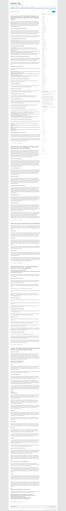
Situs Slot (17, 7)
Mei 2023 (43, 71)
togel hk (43, 120)
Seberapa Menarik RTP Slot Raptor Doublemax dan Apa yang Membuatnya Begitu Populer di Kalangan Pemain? (25, 17)
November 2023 (44, 62)
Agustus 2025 (43, 32)
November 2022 (44, 80)
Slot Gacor (43, 140)
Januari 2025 (43, 42)
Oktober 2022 (44, 81)
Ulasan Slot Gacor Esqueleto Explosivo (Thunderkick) (25, 223)
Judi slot (43, 153)
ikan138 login (44, 133)
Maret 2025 (43, 39)
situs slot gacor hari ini (24, 225)
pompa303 (43, 129)
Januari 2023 (43, 77)
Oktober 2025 (44, 29)
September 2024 (44, 48)
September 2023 (44, 65)
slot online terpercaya (45, 109)
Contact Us (26, 7)
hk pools (43, 124)
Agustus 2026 (43, 16)
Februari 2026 (44, 23)
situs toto (43, 111)
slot (42, 113)
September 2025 (44, 30)
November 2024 (44, 45)
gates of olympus (30, 212)
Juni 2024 (43, 52)
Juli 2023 (43, 68)
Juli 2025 (43, 33)
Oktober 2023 (44, 64)
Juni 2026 (43, 17)
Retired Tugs (15, 3)
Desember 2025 (44, 26)
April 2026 (43, 20)
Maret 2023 (43, 74)
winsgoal (43, 151)
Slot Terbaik (12, 7)
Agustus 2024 (43, 49)
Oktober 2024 (44, 46)
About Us (22, 7)
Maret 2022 (43, 87)
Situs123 (43, 122)
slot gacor (36, 299)
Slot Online (14, 344)
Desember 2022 (44, 78)
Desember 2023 (44, 61)
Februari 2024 (44, 58)
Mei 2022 (43, 84)
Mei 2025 (43, 36)
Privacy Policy (32, 7)
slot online (43, 131)
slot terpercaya (20, 344)
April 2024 (43, 55)
